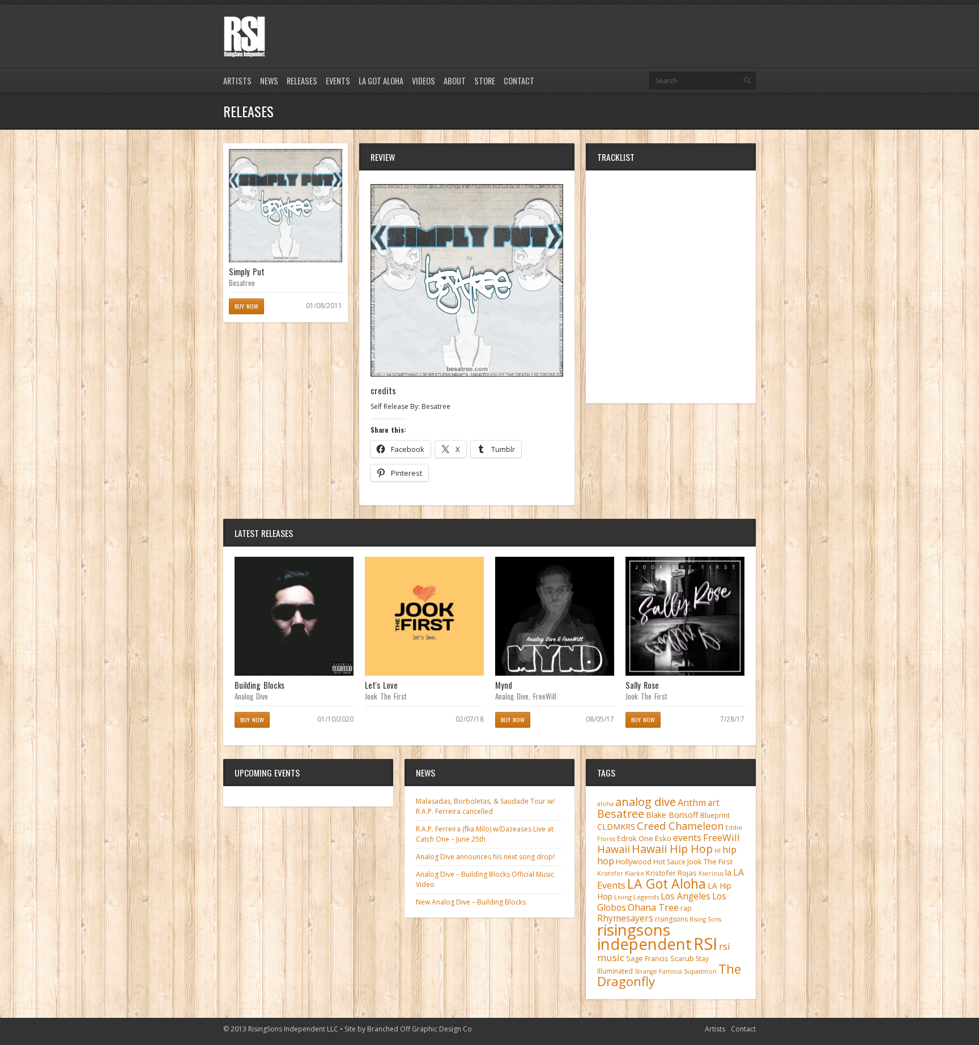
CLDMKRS (616, 826)
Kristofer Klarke (620, 873)
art (714, 802)
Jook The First (386, 696)
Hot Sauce (669, 862)
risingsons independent (644, 936)
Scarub (682, 958)
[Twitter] (710, 24)
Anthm (692, 802)
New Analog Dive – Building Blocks (471, 902)
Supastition (700, 971)
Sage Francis (647, 958)
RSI (705, 943)
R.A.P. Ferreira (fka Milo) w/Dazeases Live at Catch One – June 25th (485, 834)
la (728, 872)
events (687, 837)
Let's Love (381, 685)
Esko (663, 838)
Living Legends (636, 897)
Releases (302, 81)
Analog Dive (251, 696)
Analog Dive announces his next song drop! (485, 856)
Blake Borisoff (672, 814)
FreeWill (544, 696)
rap (686, 908)
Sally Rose (642, 685)
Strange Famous (658, 971)
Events (338, 81)
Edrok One (635, 838)
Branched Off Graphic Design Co (419, 1029)
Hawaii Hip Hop (672, 848)
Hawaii (613, 849)
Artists (237, 81)
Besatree (242, 282)
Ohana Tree (653, 907)
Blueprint (715, 815)
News (269, 81)
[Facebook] (730, 24)
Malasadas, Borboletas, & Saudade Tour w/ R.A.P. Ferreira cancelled (485, 806)
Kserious (711, 873)
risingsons (671, 919)
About (455, 81)
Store (484, 81)
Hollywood (634, 862)
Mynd (503, 685)
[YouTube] (749, 24)
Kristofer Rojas (671, 873)
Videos (423, 81)
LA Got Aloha (381, 81)
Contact (519, 81)
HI (717, 850)
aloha (605, 804)
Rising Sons (705, 919)
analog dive (645, 801)
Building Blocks (259, 685)
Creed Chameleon (680, 825)
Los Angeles (685, 896)
